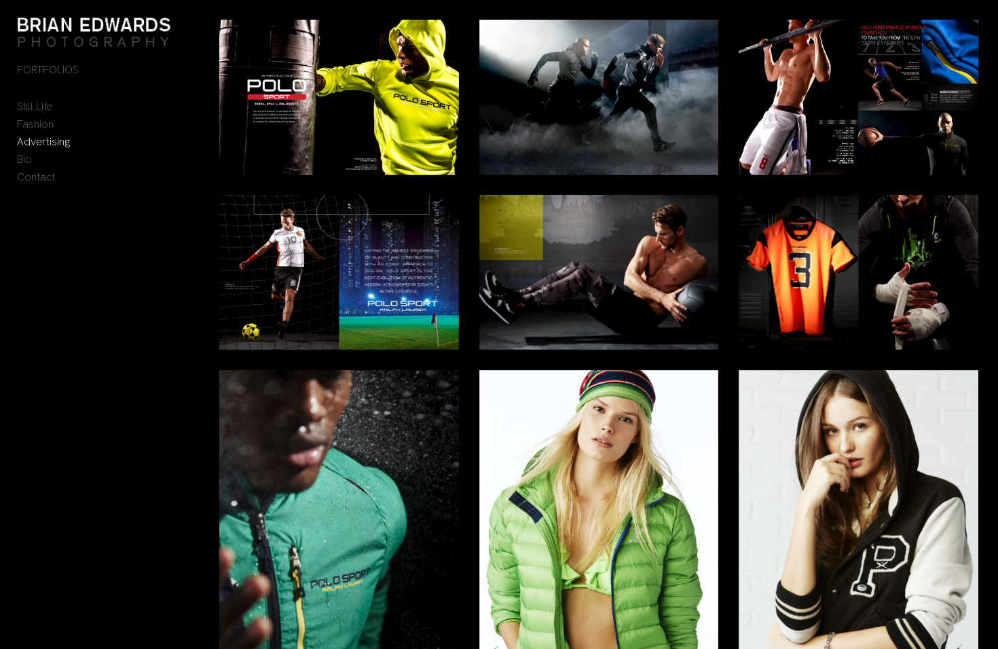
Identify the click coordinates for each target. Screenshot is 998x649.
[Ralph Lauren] (339, 97)
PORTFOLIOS (48, 69)
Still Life (34, 106)
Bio (24, 159)
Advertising (43, 141)
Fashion (35, 124)
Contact (36, 177)
